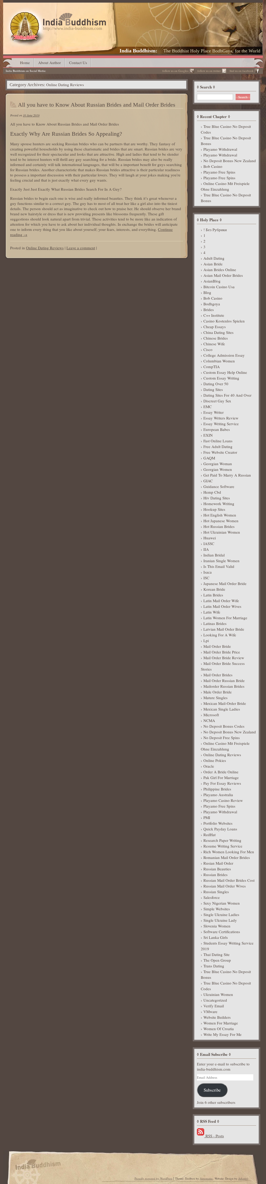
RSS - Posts (214, 1135)
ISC (206, 577)
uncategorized (215, 1000)
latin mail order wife (221, 600)
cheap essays (214, 326)
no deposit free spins (221, 737)
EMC (207, 406)
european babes (216, 429)
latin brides (213, 594)
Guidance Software (218, 486)
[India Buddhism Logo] (57, 14)
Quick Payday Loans (220, 828)
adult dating (213, 258)
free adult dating (217, 446)
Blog (207, 292)
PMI (206, 817)
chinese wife (214, 343)
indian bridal (214, 554)
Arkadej (243, 1178)
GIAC (208, 480)
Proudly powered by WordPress (153, 1178)
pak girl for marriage (221, 777)
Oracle (208, 766)
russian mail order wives (224, 886)
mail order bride (217, 646)
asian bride (213, 263)
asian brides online (219, 269)
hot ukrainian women (221, 532)
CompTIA (211, 366)
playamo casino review (223, 800)
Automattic (206, 1178)
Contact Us (78, 62)
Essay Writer (213, 412)
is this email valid (218, 566)
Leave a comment (80, 247)
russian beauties (217, 868)
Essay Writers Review (220, 418)
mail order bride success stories (223, 666)
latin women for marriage (225, 617)
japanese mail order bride (225, 583)
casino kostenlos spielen (224, 320)
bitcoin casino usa (219, 286)
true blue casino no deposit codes (226, 129)
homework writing (218, 503)
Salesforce (211, 897)
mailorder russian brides (223, 686)
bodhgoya (211, 303)
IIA (206, 549)
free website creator (220, 452)
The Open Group (217, 960)
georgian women (217, 469)
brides (208, 309)
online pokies (214, 760)
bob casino (212, 166)
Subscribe (212, 1090)
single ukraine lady (220, 920)
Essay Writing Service (221, 423)
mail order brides (217, 674)
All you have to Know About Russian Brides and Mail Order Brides (96, 104)
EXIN (208, 435)
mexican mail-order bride (224, 703)
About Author (49, 62)
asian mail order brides (223, 275)
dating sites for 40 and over (227, 395)
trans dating (213, 965)
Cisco (207, 349)
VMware (210, 1011)
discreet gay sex (217, 400)
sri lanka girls (215, 937)
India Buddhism (137, 50)
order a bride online (220, 771)
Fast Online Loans (217, 440)
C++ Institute (213, 315)
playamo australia (218, 794)
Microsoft (211, 714)
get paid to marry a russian (227, 475)
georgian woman (217, 463)
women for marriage (220, 1022)
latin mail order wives (222, 606)
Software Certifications (221, 931)
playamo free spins (219, 172)
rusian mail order (218, 863)
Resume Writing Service (222, 846)
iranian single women (221, 560)
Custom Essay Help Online (225, 372)
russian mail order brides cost (229, 880)
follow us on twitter (209, 71)
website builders (217, 1017)
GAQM (209, 457)
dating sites (213, 389)
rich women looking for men (228, 851)
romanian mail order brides (226, 857)
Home (25, 62)
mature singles (215, 697)
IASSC (208, 543)
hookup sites (214, 509)
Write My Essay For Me (222, 1034)
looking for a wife (219, 634)
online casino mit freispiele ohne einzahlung (225, 186)
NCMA (209, 720)
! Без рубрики (215, 229)
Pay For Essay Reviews (222, 783)
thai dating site (216, 954)
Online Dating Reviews (45, 247)
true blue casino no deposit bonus (226, 140)
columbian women (219, 360)
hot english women (219, 515)
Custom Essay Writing (221, 378)
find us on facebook (242, 71)
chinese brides (215, 338)
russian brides (215, 874)
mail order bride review (223, 657)
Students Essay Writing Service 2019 (227, 945)
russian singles (216, 891)
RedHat (209, 834)
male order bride (217, 691)
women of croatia (218, 1028)
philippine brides (217, 788)
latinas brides (215, 623)
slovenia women (216, 925)
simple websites (216, 908)
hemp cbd (212, 492)
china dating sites (218, 332)
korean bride (214, 589)
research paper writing (222, 840)
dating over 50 (215, 383)
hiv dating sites (216, 497)
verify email (213, 1005)
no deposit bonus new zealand (229, 160)
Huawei (209, 537)
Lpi (206, 640)
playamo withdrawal (220, 149)
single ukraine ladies (221, 914)
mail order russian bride (224, 680)
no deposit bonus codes (223, 726)
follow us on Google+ (175, 71)
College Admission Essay (224, 355)
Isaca (207, 572)
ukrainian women (218, 994)
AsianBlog (212, 281)
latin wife (211, 612)
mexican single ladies (221, 709)
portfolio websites (217, 823)
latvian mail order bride (223, 629)
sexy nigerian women (221, 903)
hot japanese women (220, 520)
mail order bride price (221, 652)
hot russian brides (219, 526)
